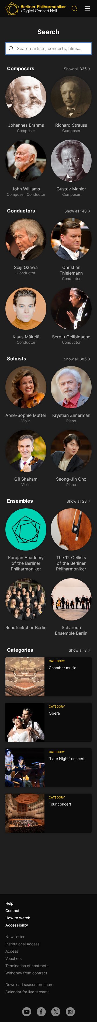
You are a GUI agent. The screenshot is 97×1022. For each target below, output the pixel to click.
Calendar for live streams (27, 991)
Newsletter (15, 936)
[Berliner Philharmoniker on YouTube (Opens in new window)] (26, 1011)
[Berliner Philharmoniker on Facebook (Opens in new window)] (41, 1011)
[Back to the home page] (35, 8)
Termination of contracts (26, 965)
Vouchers (13, 958)
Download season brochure (29, 984)
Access (11, 951)
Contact (12, 910)
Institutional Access (22, 944)
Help (9, 903)
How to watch (17, 917)
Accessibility (16, 925)
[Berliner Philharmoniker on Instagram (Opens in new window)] (70, 1011)
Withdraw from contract (26, 973)
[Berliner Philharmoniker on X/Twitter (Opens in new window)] (55, 1011)
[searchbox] (48, 48)
